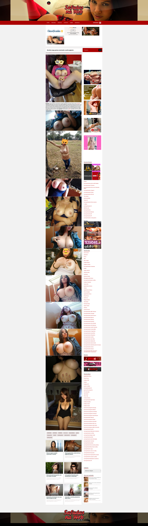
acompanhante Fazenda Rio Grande (91, 454)
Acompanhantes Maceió (89, 417)
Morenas (60, 432)
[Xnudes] (92, 367)
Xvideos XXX (86, 380)
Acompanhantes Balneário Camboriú (91, 431)
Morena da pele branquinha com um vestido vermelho (53, 475)
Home (48, 22)
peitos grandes (49, 437)
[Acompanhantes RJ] (96, 164)
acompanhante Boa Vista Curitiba (91, 446)
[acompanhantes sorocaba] (92, 118)
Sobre (71, 22)
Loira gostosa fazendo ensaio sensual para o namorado (71, 475)
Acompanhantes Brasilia (89, 211)
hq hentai (86, 274)
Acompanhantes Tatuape (89, 313)
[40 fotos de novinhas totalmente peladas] (86, 484)
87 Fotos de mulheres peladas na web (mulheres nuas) (95, 478)
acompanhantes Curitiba (89, 433)
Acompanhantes (87, 209)
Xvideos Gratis (87, 403)
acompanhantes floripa (88, 192)
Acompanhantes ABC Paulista (90, 311)
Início (47, 52)
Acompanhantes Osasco (89, 348)
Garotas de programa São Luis (90, 423)
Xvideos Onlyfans (87, 282)
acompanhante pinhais (88, 442)
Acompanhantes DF (88, 213)
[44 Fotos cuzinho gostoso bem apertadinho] (86, 495)
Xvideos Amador (87, 401)
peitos (69, 108)
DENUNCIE (77, 22)
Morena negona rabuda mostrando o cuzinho (51, 453)
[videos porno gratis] (88, 172)
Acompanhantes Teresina (89, 185)
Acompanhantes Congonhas (89, 331)
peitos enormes (67, 435)
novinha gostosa (60, 435)
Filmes (85, 181)
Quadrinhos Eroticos (88, 286)
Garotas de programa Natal (89, 419)
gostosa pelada (87, 198)
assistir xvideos (87, 386)
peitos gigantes (73, 435)
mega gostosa (49, 435)
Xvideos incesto (87, 264)
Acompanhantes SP (88, 215)
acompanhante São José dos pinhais (91, 444)
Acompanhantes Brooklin (89, 321)
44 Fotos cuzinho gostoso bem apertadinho (94, 494)
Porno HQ (86, 395)
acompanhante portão (88, 437)
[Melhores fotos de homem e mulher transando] (86, 500)
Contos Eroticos (87, 397)
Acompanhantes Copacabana (90, 351)
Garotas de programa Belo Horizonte (91, 427)
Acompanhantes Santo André (90, 342)
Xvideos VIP (86, 384)
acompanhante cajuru (88, 448)
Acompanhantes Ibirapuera (89, 335)
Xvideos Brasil (87, 262)
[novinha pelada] (92, 362)
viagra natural (87, 270)
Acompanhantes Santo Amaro (90, 315)
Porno (85, 256)
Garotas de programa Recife (90, 409)
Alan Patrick (85, 524)
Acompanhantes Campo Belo (90, 329)
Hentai (85, 288)
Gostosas (55, 432)
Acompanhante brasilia (88, 429)
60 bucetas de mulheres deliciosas (93, 488)
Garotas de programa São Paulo (90, 425)
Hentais (85, 307)
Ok (100, 50)
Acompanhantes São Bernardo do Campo (92, 344)
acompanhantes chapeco (89, 190)
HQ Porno (86, 297)
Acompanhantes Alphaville (89, 340)
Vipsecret (86, 200)
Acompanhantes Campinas (89, 266)
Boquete (66, 494)
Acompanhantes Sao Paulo (89, 399)
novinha (78, 103)
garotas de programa (88, 390)
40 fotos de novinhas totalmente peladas (95, 483)
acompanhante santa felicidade (90, 439)
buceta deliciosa (71, 432)
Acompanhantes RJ (88, 388)
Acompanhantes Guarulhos (89, 333)
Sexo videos (86, 260)
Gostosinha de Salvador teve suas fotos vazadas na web (54, 497)
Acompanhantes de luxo (89, 194)
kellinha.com (86, 207)
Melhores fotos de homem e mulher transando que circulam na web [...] (95, 500)
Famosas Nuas (87, 303)
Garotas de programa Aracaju (90, 407)
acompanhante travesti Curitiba (90, 456)
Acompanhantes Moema (89, 319)
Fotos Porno (86, 295)
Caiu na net (86, 252)
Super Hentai (86, 305)
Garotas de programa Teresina (90, 413)
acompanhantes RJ (88, 206)
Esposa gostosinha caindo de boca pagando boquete (72, 453)
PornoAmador (87, 391)
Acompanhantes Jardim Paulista (90, 327)
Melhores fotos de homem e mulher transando (94, 499)
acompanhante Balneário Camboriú (91, 458)
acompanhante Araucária (89, 452)
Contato (66, 22)
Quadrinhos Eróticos (88, 289)
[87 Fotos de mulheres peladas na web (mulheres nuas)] (86, 479)
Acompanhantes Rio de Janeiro (90, 202)
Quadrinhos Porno (87, 293)
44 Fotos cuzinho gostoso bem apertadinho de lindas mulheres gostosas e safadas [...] (95, 495)
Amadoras (50, 52)
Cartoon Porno (87, 309)
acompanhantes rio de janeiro (90, 217)
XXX (85, 258)
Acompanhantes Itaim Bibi (89, 338)
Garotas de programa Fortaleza (90, 411)
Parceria (53, 22)
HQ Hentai (86, 301)
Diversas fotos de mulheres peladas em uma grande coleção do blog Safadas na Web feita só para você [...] (95, 479)
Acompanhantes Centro (89, 346)
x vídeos (85, 204)
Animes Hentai (87, 276)
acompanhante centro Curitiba (90, 450)
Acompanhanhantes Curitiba (90, 280)
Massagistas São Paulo (88, 278)
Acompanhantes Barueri (89, 317)
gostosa (77, 432)
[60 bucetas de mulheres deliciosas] (86, 489)
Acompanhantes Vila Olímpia (90, 323)
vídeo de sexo (86, 272)
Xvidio (85, 268)
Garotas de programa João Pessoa (91, 415)
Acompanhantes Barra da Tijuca (90, 350)
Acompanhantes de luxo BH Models (91, 183)
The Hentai (86, 196)
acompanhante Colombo (89, 440)
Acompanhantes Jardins (89, 337)
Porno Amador (87, 291)
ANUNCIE (60, 22)
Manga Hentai (87, 299)
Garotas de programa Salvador (90, 421)
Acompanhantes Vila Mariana (90, 325)
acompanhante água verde (89, 435)
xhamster (86, 254)
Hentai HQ (86, 284)
